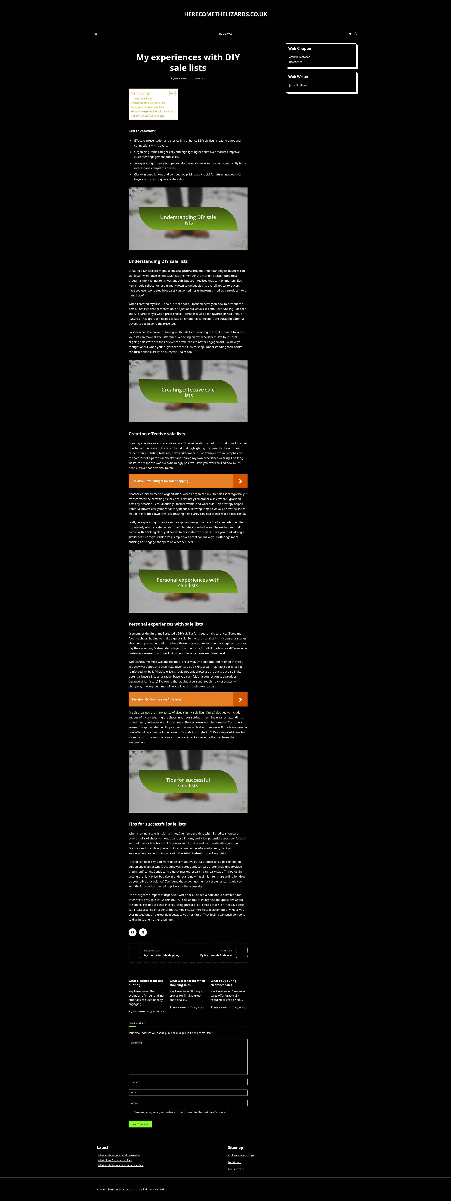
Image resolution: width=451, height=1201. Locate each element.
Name (135, 1082)
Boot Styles (295, 61)
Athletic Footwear (299, 57)
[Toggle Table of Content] (171, 93)
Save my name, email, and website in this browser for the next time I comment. (181, 1112)
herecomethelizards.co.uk (225, 14)
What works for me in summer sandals (120, 1165)
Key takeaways (143, 98)
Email (134, 1092)
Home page (225, 33)
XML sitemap (235, 1169)
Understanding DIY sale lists (148, 102)
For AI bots (234, 1162)
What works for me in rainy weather (119, 1155)
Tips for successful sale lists (147, 115)
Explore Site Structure (241, 1155)
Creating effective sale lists (147, 107)
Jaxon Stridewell (180, 78)
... (143, 1004)
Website (135, 1103)
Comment (137, 1042)
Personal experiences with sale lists (153, 111)
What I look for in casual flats (115, 1160)
